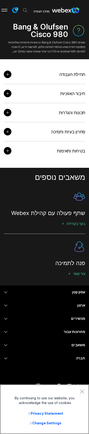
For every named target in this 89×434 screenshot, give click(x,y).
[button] (15, 10)
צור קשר (79, 273)
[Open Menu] (4, 10)
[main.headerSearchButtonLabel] (25, 9)
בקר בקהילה (75, 223)
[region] (44, 409)
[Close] (82, 391)
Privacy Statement (47, 413)
